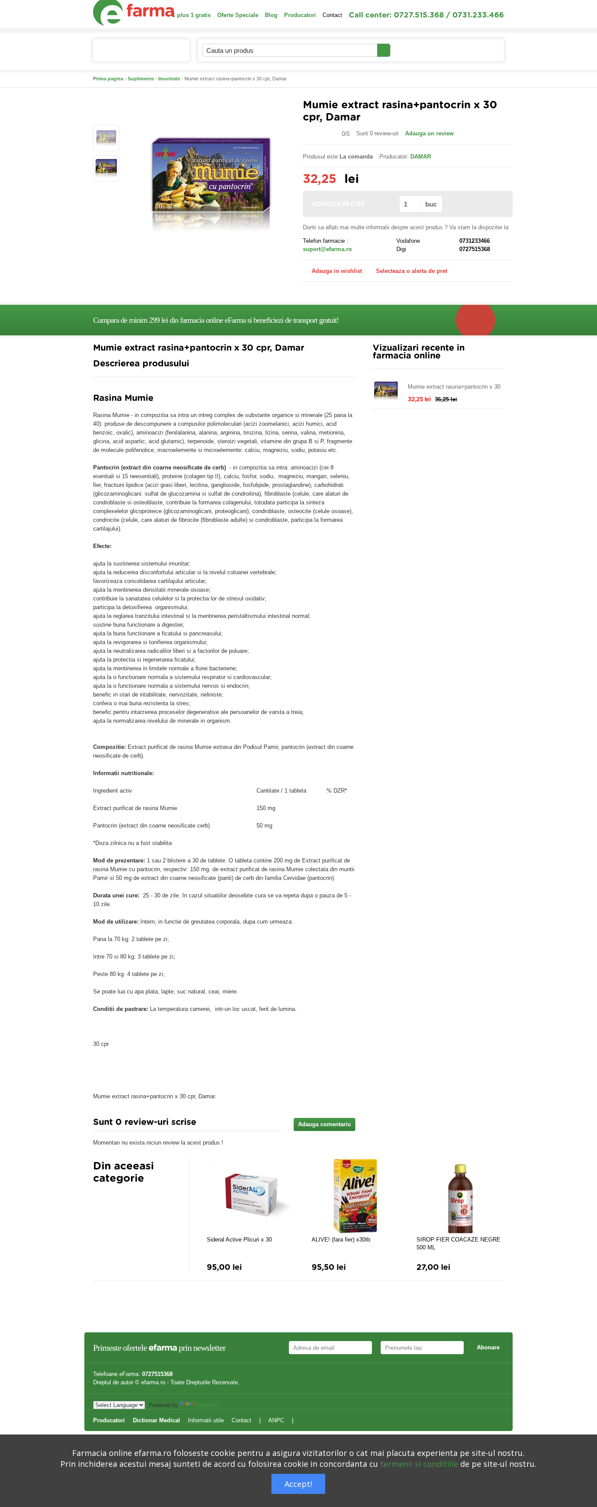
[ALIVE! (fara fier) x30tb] (355, 1196)
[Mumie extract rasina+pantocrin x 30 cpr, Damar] (106, 138)
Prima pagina (108, 78)
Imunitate (169, 78)
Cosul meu (468, 50)
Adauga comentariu (324, 1124)
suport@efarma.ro (327, 249)
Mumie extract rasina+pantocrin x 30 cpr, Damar (454, 387)
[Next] (117, 1200)
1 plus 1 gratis (191, 15)
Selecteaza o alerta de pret (411, 271)
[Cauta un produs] (383, 50)
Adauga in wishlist (337, 271)
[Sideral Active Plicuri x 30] (250, 1196)
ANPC (276, 1420)
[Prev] (99, 1200)
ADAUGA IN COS (338, 203)
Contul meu (414, 50)
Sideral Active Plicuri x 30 (239, 1239)
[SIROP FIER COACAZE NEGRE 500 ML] (460, 1196)
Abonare (488, 1347)
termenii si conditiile (419, 1464)
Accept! (298, 1484)
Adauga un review (429, 133)
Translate (208, 1405)
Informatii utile (206, 1420)
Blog (271, 15)
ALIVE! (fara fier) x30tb (341, 1239)
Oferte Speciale (237, 15)
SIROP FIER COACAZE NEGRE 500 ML (458, 1243)
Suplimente (141, 78)
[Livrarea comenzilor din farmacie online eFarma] (480, 320)
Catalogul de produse (134, 50)
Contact (332, 15)
